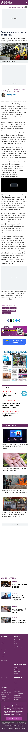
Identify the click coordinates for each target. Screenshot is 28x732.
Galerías (3, 681)
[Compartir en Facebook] (8, 320)
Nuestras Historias (6, 692)
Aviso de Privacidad (15, 714)
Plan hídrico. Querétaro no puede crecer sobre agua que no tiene (11, 405)
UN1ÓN (16, 689)
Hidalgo (16, 646)
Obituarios (17, 695)
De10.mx (16, 683)
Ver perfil (9, 95)
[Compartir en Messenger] (16, 320)
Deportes (3, 654)
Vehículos (17, 671)
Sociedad (4, 90)
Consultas (17, 699)
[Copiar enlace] (19, 320)
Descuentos (17, 697)
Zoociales (3, 700)
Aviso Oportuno (18, 693)
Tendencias (4, 660)
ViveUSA (16, 687)
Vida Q (2, 658)
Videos (3, 683)
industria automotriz (9, 310)
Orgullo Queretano (6, 694)
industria (6, 308)
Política (3, 646)
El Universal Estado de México (20, 649)
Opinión (5, 387)
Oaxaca (16, 641)
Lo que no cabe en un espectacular (10, 415)
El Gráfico (17, 681)
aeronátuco (7, 313)
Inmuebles (17, 667)
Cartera (3, 648)
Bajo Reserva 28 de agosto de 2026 (9, 395)
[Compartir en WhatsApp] (14, 320)
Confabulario (17, 691)
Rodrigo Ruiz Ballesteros (10, 411)
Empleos (16, 669)
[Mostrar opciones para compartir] (26, 7)
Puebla (16, 643)
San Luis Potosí (18, 639)
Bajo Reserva (6, 391)
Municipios (4, 652)
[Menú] (26, 2)
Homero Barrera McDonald (11, 401)
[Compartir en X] (11, 320)
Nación (3, 643)
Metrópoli (3, 650)
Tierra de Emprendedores (5, 697)
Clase (15, 685)
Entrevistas (4, 690)
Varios (16, 673)
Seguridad (3, 641)
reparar (13, 308)
